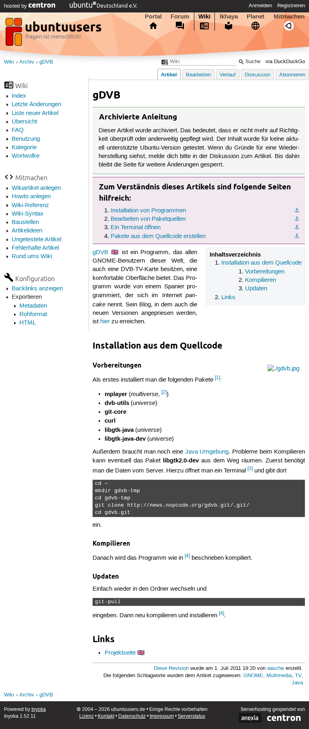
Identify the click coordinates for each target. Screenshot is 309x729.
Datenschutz (132, 716)
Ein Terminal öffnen (136, 227)
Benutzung (26, 139)
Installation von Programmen (148, 210)
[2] (164, 392)
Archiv (26, 62)
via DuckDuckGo (285, 62)
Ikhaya (229, 16)
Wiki (204, 16)
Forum (180, 16)
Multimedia (279, 676)
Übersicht (24, 121)
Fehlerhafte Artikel (35, 248)
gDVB (46, 62)
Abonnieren (292, 75)
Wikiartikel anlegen (36, 188)
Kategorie (24, 147)
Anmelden (260, 5)
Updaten (256, 288)
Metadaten (33, 306)
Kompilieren (260, 280)
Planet (255, 16)
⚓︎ (296, 210)
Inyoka (38, 709)
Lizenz (86, 716)
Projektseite (120, 653)
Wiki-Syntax (27, 214)
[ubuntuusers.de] (54, 34)
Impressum (162, 716)
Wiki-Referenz (30, 205)
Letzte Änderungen (36, 104)
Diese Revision (171, 668)
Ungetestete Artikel (36, 239)
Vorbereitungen (264, 271)
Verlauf (228, 75)
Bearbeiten (198, 75)
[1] (217, 378)
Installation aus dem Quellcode (261, 263)
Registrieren (291, 5)
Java (297, 683)
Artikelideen (27, 230)
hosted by (16, 6)
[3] (250, 469)
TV (298, 676)
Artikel (169, 74)
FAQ (18, 130)
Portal (153, 16)
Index (19, 96)
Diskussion (257, 75)
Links (228, 297)
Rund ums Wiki (32, 256)
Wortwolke (25, 156)
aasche (275, 668)
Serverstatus (191, 716)
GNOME (253, 676)
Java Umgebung (207, 452)
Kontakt (106, 716)
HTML (27, 323)
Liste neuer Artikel (35, 113)
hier (105, 321)
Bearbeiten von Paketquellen (148, 219)
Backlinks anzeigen (37, 288)
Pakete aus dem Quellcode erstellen (158, 236)
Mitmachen (289, 16)
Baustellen (25, 222)
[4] (187, 556)
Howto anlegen (31, 196)
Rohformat (33, 314)
